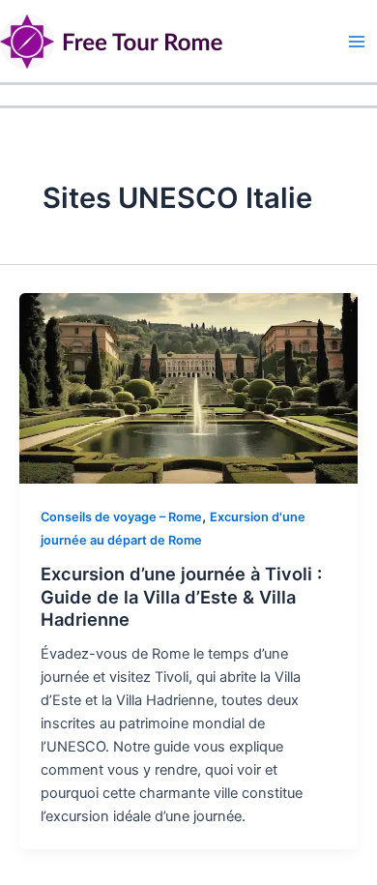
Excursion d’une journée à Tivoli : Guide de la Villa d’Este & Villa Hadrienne (181, 596)
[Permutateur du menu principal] (356, 41)
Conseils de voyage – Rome (121, 517)
